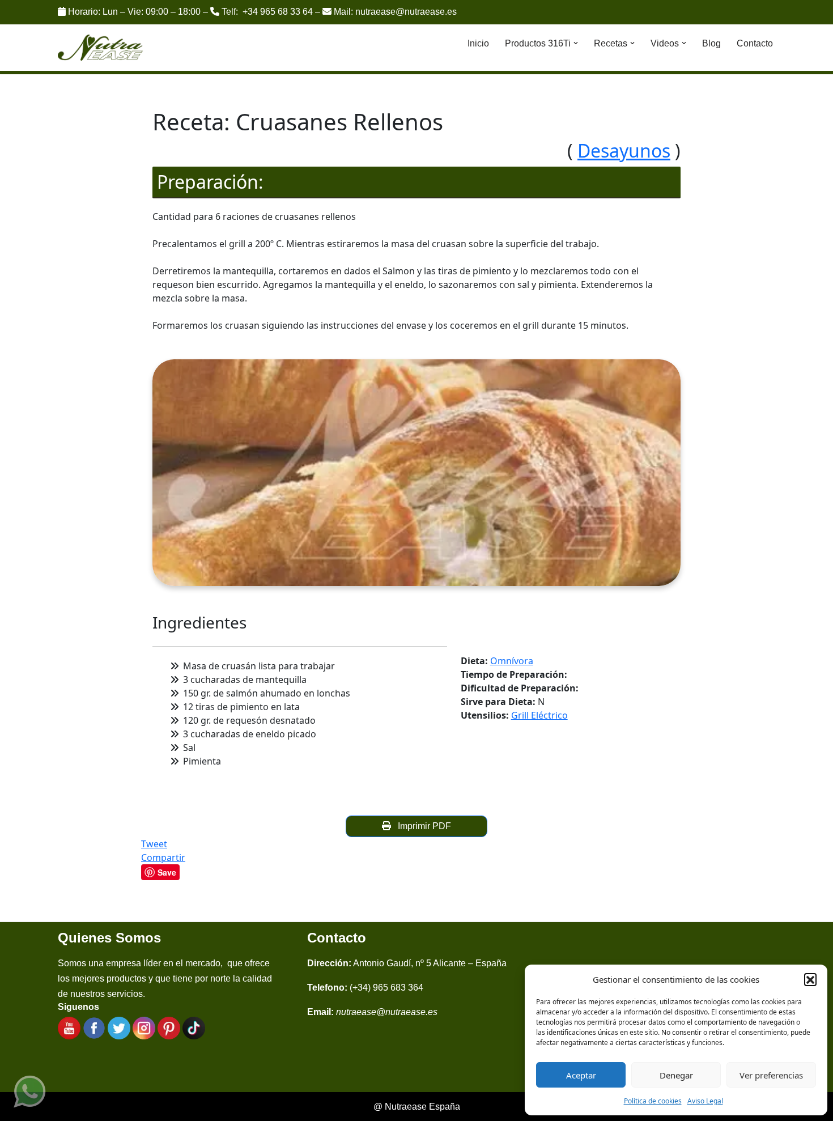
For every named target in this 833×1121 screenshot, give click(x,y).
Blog (711, 43)
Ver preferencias (771, 1075)
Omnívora (511, 661)
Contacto (755, 43)
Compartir (163, 857)
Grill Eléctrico (539, 715)
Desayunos (623, 150)
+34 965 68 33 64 (278, 11)
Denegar (676, 1075)
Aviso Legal (705, 1101)
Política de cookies (653, 1101)
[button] (810, 979)
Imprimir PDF (422, 826)
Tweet (154, 844)
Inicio (478, 43)
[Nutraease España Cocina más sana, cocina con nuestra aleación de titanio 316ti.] (100, 48)
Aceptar (581, 1075)
